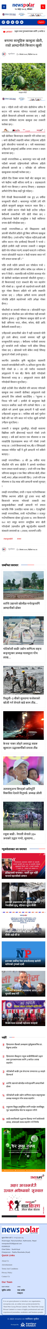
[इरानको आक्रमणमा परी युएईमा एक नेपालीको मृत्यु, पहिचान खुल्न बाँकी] (23, 895)
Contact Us (6, 1276)
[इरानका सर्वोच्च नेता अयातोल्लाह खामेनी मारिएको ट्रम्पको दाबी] (23, 954)
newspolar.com (20, 1319)
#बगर (19, 539)
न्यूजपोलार (11, 54)
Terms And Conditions (10, 1269)
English (41, 22)
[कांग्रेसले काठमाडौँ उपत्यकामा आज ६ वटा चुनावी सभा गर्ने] (23, 983)
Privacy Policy (7, 1273)
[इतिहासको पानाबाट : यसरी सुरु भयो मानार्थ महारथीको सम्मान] (23, 865)
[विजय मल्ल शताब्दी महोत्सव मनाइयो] (23, 1013)
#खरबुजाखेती (8, 539)
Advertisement (7, 1265)
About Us (5, 1261)
